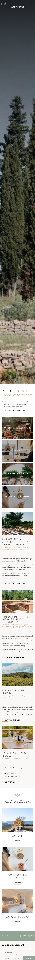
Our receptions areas (26, 8)
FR (2, 935)
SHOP (1, 3)
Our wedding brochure (14, 411)
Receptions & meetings (9, 8)
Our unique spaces (17, 474)
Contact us (9, 782)
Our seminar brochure (14, 658)
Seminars (17, 451)
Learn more (17, 841)
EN (7, 935)
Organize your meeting (17, 497)
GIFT (5, 3)
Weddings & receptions (17, 428)
